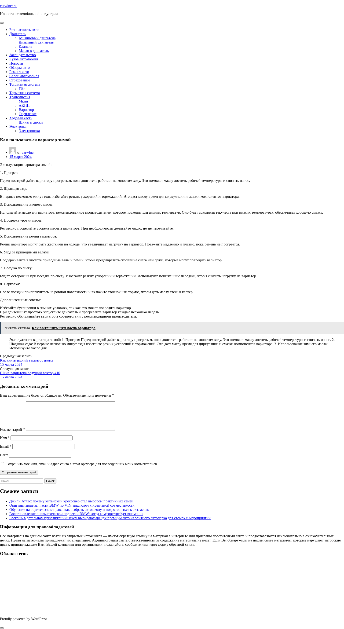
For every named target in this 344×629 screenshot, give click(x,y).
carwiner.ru (8, 6)
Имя (5, 438)
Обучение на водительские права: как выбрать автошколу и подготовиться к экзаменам (79, 510)
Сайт (4, 455)
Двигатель (17, 34)
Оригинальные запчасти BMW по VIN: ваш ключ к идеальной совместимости (72, 505)
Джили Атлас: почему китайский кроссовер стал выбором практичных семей (71, 501)
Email (5, 446)
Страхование (19, 80)
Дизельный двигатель (36, 42)
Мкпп (23, 101)
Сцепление (28, 114)
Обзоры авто (19, 67)
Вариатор (26, 110)
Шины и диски (31, 122)
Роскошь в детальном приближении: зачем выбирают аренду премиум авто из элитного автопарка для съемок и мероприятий (110, 518)
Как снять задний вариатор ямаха (26, 360)
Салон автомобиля (24, 76)
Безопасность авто (24, 30)
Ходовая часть (20, 118)
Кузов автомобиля (23, 59)
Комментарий (12, 430)
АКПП (24, 105)
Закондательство (22, 55)
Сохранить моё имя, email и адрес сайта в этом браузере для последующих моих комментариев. (82, 464)
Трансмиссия (19, 97)
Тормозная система (24, 93)
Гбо (22, 89)
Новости (16, 63)
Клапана (25, 46)
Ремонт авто (19, 72)
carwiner (28, 152)
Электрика (17, 126)
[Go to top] (2, 628)
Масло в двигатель (34, 51)
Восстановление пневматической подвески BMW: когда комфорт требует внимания (76, 514)
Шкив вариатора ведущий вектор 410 (30, 373)
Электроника (29, 131)
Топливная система (24, 84)
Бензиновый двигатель (37, 38)
